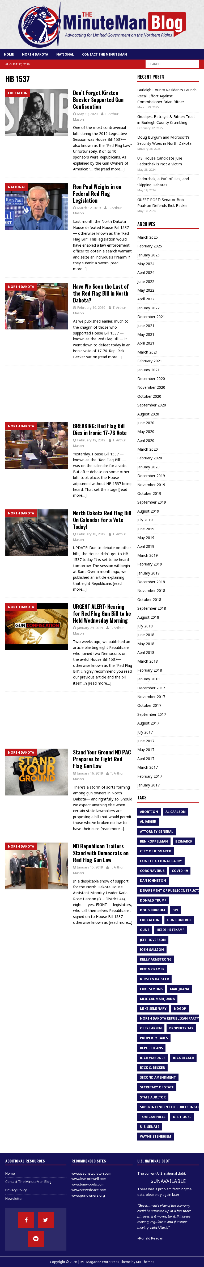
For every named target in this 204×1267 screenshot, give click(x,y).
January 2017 (148, 785)
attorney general (156, 831)
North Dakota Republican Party (169, 1018)
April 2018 (145, 652)
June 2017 (145, 740)
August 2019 (148, 511)
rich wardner (152, 1058)
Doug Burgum (152, 910)
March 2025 (147, 237)
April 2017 (145, 758)
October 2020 (149, 396)
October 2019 (149, 493)
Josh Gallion (152, 949)
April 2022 (145, 298)
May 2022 (145, 290)
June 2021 (145, 325)
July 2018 (145, 625)
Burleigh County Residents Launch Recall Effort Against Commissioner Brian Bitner (167, 95)
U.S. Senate (149, 1126)
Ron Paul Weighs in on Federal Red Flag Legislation (97, 193)
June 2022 (145, 281)
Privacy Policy (16, 1190)
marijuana (179, 989)
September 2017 (151, 714)
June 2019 (145, 528)
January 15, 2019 (90, 867)
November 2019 (151, 484)
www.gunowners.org (88, 1195)
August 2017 (148, 723)
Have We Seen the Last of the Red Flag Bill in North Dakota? (101, 293)
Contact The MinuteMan (104, 54)
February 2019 (149, 564)
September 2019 (151, 502)
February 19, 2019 (91, 307)
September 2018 (151, 608)
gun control (179, 920)
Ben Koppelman (154, 841)
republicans (151, 1048)
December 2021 (151, 316)
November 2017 (151, 696)
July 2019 (145, 519)
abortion (149, 811)
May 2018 (145, 643)
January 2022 (148, 307)
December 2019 (151, 475)
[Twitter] (46, 1220)
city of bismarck (155, 851)
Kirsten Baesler (154, 979)
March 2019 (147, 555)
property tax (181, 1028)
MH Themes (145, 1262)
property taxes (154, 1038)
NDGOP (180, 1008)
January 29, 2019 (90, 627)
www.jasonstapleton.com (91, 1173)
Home (9, 54)
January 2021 (148, 369)
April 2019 (145, 546)
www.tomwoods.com (87, 1184)
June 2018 (145, 634)
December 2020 (151, 378)
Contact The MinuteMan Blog (28, 1181)
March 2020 (147, 449)
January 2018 (148, 678)
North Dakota (35, 54)
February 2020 (149, 457)
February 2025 (149, 245)
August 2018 (148, 617)
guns (144, 929)
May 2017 (145, 749)
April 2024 (145, 272)
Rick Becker (183, 1058)
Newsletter (14, 1198)
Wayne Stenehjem (155, 1136)
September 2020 (151, 405)
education (150, 920)
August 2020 (148, 414)
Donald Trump (153, 900)
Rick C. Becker (152, 1067)
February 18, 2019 (91, 534)
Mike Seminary (153, 1008)
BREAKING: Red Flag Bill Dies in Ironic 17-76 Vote (100, 429)
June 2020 (145, 422)
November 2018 (151, 590)
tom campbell (152, 1117)
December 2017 (151, 687)
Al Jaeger (148, 821)
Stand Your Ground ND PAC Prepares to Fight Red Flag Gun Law (102, 759)
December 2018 (151, 581)
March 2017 (147, 767)
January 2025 (148, 254)
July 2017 (145, 732)
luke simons (151, 989)
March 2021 (147, 352)
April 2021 (145, 343)
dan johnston (153, 880)
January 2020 (148, 466)
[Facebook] (26, 1220)
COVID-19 (180, 870)
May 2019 (145, 537)
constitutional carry (161, 861)
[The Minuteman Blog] (102, 46)
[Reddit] (36, 1239)
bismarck (183, 841)
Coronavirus (152, 870)
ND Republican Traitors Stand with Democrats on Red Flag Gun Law (101, 853)
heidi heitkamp (171, 929)
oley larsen (151, 1028)
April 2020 (145, 440)
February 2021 (149, 360)
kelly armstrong (156, 959)
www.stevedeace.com (88, 1189)
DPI (175, 910)
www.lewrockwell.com (88, 1178)
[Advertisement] (69, 391)
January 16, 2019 (90, 773)
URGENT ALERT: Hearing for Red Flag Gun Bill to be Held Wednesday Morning (102, 613)
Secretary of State (157, 1087)
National (65, 54)
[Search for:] (172, 63)
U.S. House (182, 1117)
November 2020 (151, 387)
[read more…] (113, 168)
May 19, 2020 (87, 113)
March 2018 (147, 661)
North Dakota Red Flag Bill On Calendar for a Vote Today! (102, 520)
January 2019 (148, 573)
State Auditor (153, 1097)
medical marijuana (157, 999)
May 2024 (145, 263)
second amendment (158, 1077)
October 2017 (149, 705)
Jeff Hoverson (153, 940)
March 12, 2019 (89, 207)
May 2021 (145, 334)
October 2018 (149, 599)
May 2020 (145, 431)
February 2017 (149, 776)
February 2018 (149, 670)
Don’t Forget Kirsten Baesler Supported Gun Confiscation (98, 99)
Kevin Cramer (152, 969)
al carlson (175, 811)
